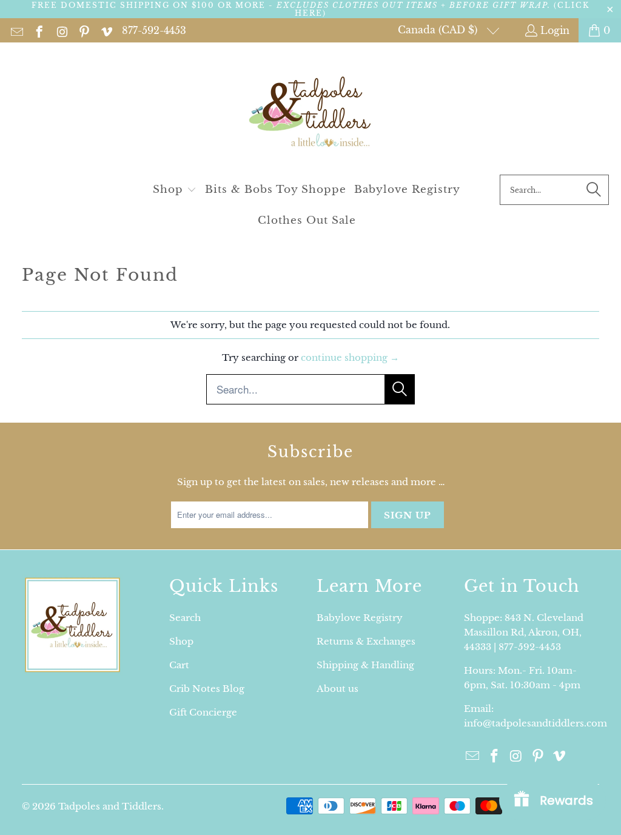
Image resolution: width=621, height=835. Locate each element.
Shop (181, 641)
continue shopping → (350, 357)
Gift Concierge (203, 712)
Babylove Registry (360, 617)
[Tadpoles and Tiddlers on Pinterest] (83, 30)
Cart (179, 665)
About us (337, 688)
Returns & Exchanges (366, 641)
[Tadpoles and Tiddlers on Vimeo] (106, 30)
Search (185, 617)
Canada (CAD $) (439, 30)
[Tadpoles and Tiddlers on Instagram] (61, 30)
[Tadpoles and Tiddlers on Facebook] (38, 30)
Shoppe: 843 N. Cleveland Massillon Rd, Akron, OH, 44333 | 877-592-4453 (523, 632)
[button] (174, 190)
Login (554, 30)
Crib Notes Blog (206, 688)
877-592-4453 (154, 30)
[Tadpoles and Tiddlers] (311, 112)
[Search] (594, 190)
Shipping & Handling (365, 665)
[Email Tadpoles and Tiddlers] (16, 30)
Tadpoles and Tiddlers (109, 806)
